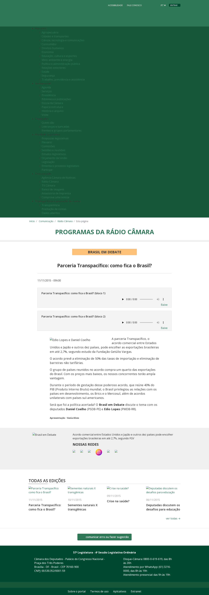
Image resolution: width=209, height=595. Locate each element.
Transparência (51, 205)
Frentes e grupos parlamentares (61, 130)
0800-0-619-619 (152, 559)
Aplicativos (119, 591)
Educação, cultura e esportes (59, 56)
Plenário (47, 142)
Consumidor (49, 44)
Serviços (47, 91)
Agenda (46, 87)
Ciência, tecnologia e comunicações (63, 40)
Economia (48, 52)
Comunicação (46, 221)
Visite (45, 115)
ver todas (173, 518)
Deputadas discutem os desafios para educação (163, 507)
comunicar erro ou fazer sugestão (107, 537)
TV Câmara (48, 185)
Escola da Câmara (52, 103)
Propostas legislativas (55, 138)
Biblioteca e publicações (56, 99)
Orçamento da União (54, 158)
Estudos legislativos (54, 154)
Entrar (173, 5)
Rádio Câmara (50, 181)
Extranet (136, 591)
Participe (47, 170)
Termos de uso (99, 591)
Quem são (48, 122)
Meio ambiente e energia (57, 60)
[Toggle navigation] (177, 122)
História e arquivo (53, 111)
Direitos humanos (53, 48)
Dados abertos (51, 213)
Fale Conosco (134, 5)
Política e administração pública (61, 64)
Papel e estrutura (52, 107)
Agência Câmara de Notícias (59, 177)
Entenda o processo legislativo (60, 166)
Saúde (45, 71)
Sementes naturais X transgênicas (82, 507)
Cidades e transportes (55, 36)
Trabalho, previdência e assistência (63, 79)
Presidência (49, 95)
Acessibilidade (115, 5)
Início (32, 221)
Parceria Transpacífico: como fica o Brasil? (45, 507)
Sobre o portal (77, 591)
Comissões (48, 146)
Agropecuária (50, 32)
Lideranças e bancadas (55, 126)
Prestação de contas (54, 209)
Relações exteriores (54, 68)
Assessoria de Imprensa (56, 193)
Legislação (48, 162)
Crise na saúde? (118, 501)
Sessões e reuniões (53, 150)
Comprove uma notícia (55, 197)
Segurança (48, 75)
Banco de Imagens (53, 189)
